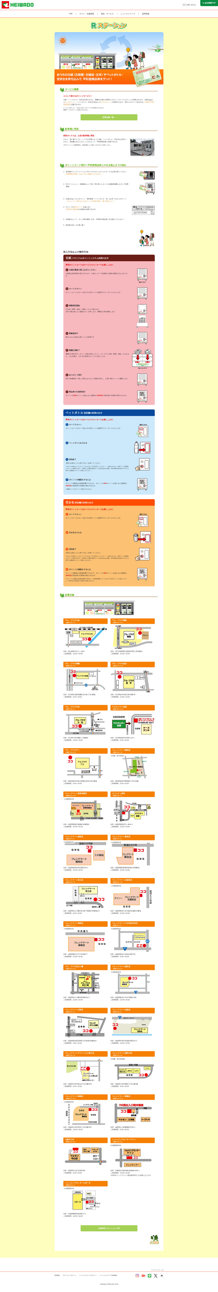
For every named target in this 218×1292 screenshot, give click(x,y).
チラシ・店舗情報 (86, 14)
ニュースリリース (128, 14)
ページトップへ (156, 1270)
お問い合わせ (191, 5)
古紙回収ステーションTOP (109, 1228)
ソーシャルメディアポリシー (88, 1275)
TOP (71, 14)
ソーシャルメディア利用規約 (108, 1275)
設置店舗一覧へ (109, 117)
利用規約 (57, 1275)
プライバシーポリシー (69, 1275)
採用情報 (145, 14)
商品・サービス (107, 14)
